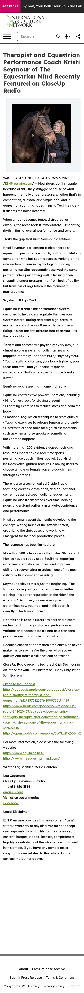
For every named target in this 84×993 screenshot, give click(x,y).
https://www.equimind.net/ (23, 753)
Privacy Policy (53, 986)
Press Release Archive (48, 969)
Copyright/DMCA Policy (21, 986)
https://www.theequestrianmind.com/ (31, 758)
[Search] (58, 36)
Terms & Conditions (60, 977)
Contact (74, 986)
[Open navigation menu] (7, 36)
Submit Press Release (26, 977)
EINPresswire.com (18, 183)
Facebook (11, 803)
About (23, 969)
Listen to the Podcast (19, 684)
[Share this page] (78, 36)
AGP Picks (10, 6)
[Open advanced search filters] (67, 36)
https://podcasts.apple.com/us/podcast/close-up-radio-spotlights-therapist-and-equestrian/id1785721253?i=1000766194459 (41, 695)
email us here (13, 792)
